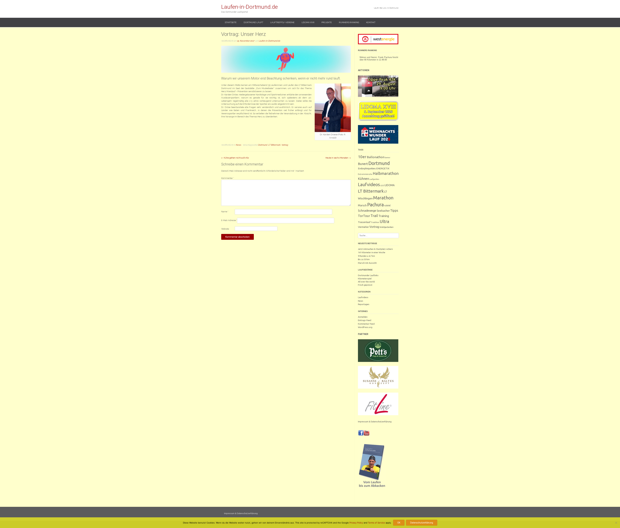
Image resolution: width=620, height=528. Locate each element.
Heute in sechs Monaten (338, 158)
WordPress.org (365, 327)
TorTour (364, 216)
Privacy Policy (356, 522)
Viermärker (363, 227)
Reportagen (363, 304)
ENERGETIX (382, 168)
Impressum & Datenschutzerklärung (375, 421)
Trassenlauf (364, 222)
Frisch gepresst (365, 285)
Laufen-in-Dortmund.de (249, 7)
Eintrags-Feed (364, 320)
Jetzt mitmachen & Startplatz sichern (375, 249)
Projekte (326, 22)
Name (224, 211)
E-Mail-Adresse (229, 220)
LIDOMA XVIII (308, 22)
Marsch (362, 205)
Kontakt (370, 22)
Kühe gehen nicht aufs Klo (235, 158)
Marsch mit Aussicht (367, 263)
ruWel (387, 205)
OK (398, 522)
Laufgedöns (374, 179)
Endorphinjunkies (367, 168)
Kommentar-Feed (366, 324)
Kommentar (227, 178)
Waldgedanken (386, 227)
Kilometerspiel (365, 278)
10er (362, 156)
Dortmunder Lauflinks (368, 275)
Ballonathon (375, 157)
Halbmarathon (386, 173)
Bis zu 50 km (364, 259)
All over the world (366, 281)
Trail (374, 216)
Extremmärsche (365, 174)
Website (225, 229)
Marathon (383, 197)
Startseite (231, 22)
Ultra (384, 221)
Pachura (375, 204)
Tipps (394, 210)
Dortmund (262, 145)
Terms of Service (376, 522)
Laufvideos (369, 184)
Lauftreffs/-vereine (282, 22)
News (238, 145)
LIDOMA (390, 185)
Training (383, 215)
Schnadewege (367, 210)
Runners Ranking (349, 22)
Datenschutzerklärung (421, 522)
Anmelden (362, 317)
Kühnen (363, 178)
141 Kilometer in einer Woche (371, 252)
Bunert (363, 164)
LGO (382, 185)
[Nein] (616, 522)
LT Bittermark (274, 145)
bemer (387, 157)
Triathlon (375, 222)
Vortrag (284, 145)
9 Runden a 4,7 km (366, 256)
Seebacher (383, 210)
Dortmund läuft (253, 22)
